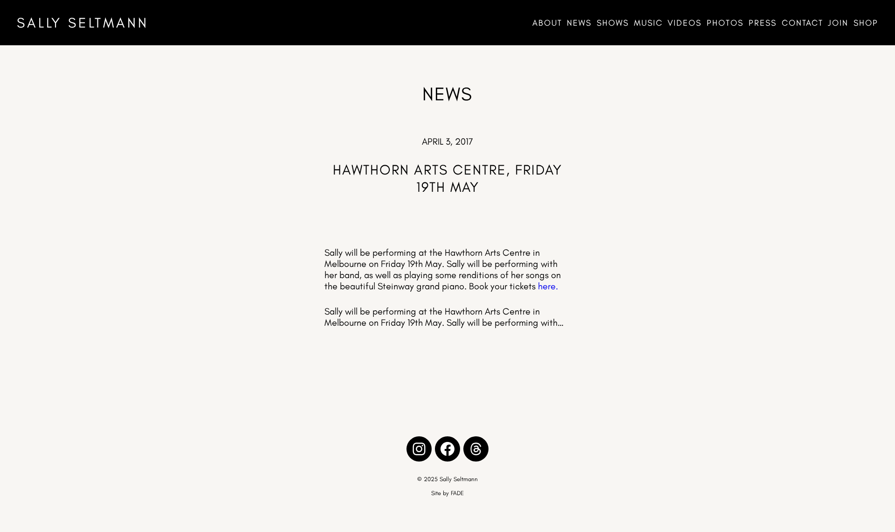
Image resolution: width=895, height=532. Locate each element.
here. (548, 286)
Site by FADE (447, 493)
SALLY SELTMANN (83, 22)
